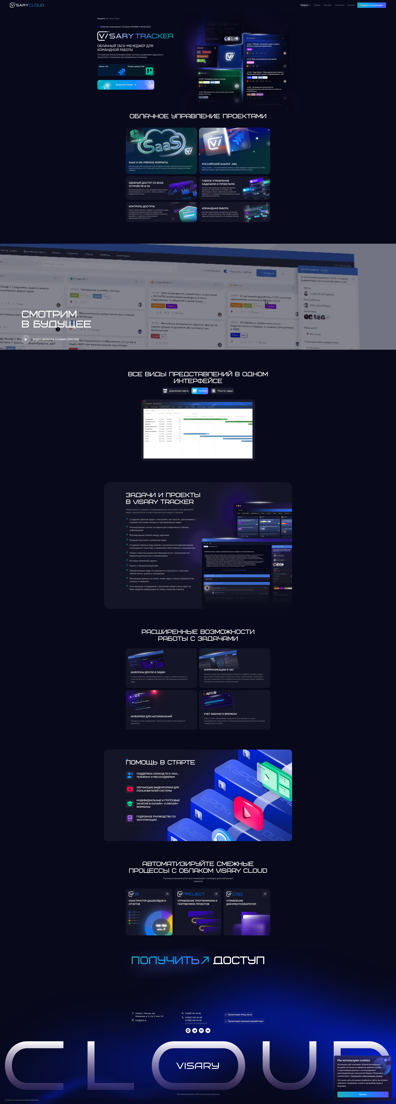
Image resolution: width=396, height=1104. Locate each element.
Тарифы (317, 5)
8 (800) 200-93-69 (193, 1017)
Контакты (351, 5)
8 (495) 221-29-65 (193, 1013)
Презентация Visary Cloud (240, 1014)
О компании (339, 5)
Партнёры (327, 5)
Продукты (101, 18)
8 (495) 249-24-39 (193, 1020)
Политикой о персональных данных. (367, 1076)
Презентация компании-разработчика (245, 1021)
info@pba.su (140, 1020)
